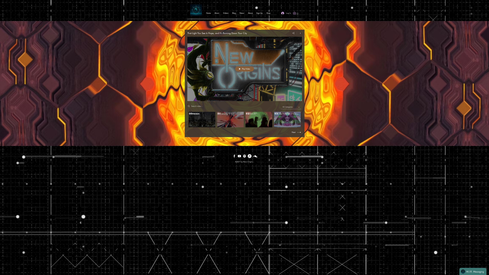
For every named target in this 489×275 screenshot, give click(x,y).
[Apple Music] (250, 156)
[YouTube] (239, 156)
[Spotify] (244, 156)
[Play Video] (202, 119)
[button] (296, 13)
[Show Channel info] (299, 33)
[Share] (293, 33)
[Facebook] (234, 156)
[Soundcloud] (255, 156)
